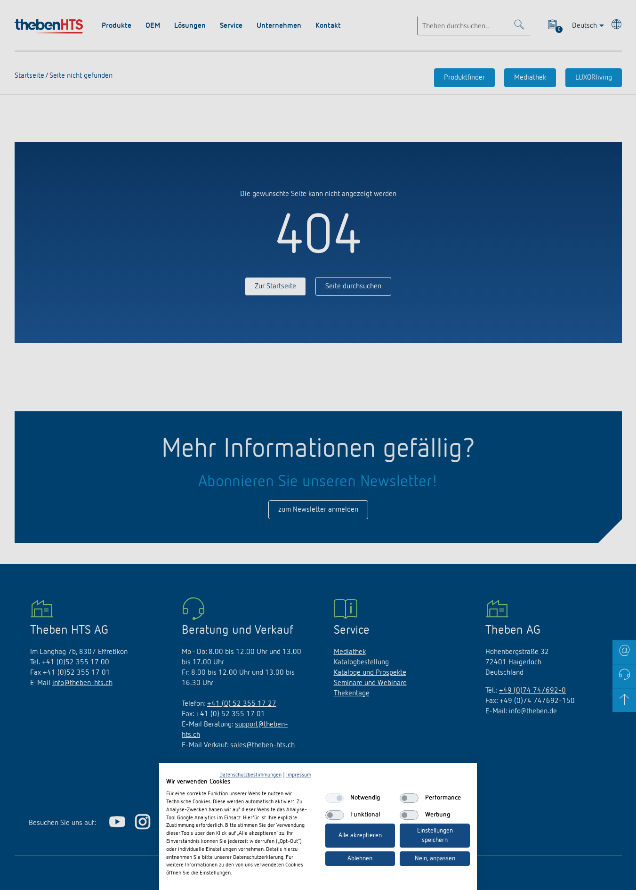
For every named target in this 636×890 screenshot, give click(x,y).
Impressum (298, 775)
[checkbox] (334, 798)
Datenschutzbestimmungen (250, 775)
